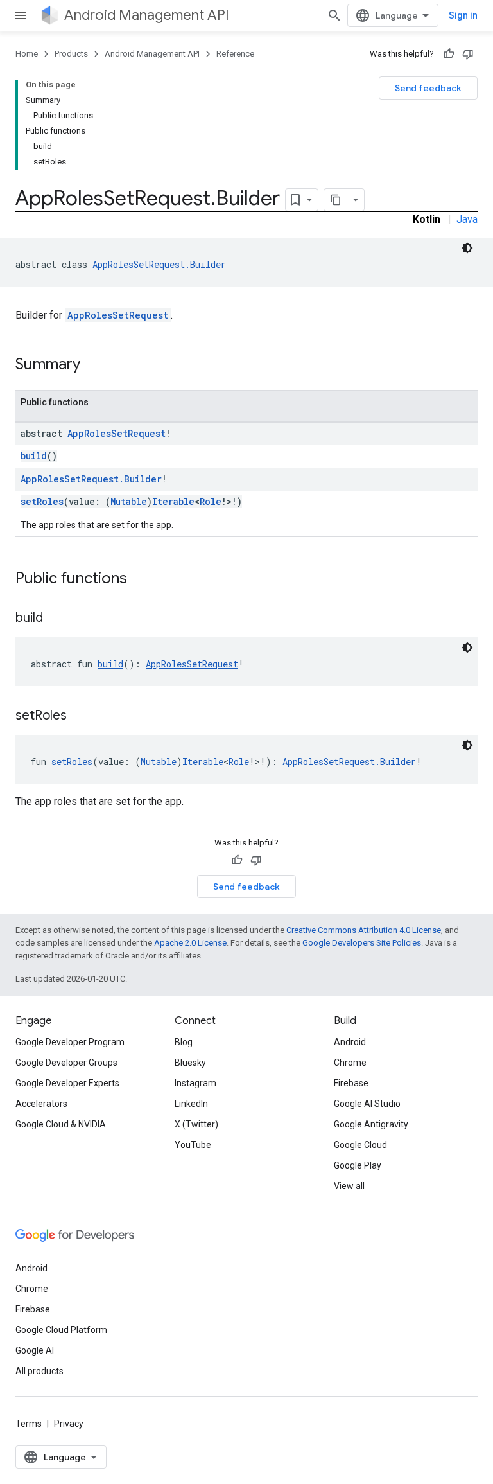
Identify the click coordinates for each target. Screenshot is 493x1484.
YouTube (193, 1145)
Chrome (350, 1062)
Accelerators (41, 1104)
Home (26, 53)
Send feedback (428, 88)
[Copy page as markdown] (335, 200)
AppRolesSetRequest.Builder (159, 264)
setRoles (42, 501)
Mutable (128, 501)
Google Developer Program (70, 1042)
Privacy (68, 1423)
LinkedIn (191, 1104)
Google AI (34, 1350)
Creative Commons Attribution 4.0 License (363, 930)
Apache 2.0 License (190, 943)
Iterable (173, 501)
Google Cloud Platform (61, 1330)
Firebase (351, 1083)
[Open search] (334, 15)
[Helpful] (448, 54)
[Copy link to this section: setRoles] (79, 716)
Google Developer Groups (66, 1062)
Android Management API (146, 15)
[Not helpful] (468, 54)
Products (71, 53)
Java (467, 219)
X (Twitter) (196, 1124)
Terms (28, 1423)
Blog (184, 1042)
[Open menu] (20, 15)
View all (349, 1186)
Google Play (357, 1165)
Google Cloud (360, 1145)
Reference (235, 53)
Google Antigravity (371, 1124)
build (34, 456)
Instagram (195, 1083)
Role (210, 501)
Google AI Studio (367, 1104)
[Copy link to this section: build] (56, 618)
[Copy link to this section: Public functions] (140, 579)
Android (350, 1042)
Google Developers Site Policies (361, 943)
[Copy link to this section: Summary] (93, 365)
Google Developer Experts (67, 1083)
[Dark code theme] (467, 248)
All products (39, 1371)
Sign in (463, 15)
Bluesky (190, 1062)
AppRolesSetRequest (117, 315)
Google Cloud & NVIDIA (60, 1124)
